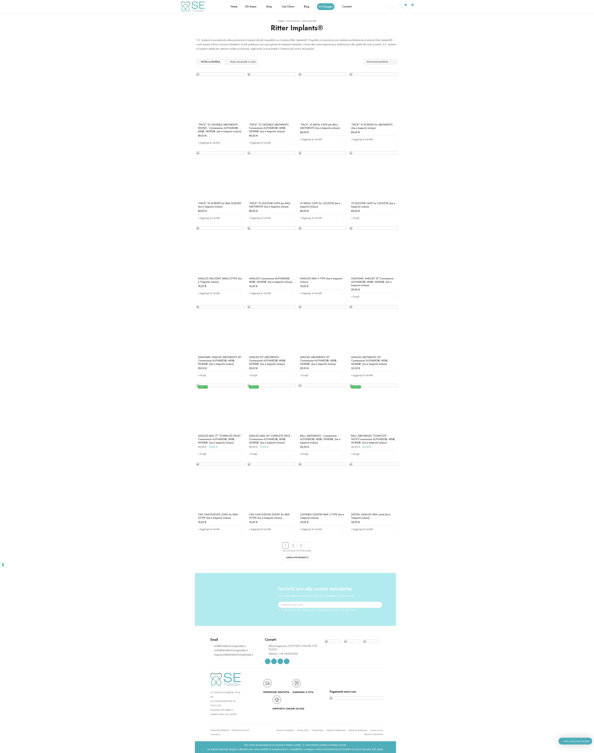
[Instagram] (274, 661)
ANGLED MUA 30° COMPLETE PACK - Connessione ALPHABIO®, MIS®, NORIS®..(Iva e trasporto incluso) (270, 439)
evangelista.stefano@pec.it (221, 709)
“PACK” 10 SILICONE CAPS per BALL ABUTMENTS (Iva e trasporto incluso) (270, 205)
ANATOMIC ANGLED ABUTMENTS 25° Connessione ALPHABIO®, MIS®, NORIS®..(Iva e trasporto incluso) (219, 360)
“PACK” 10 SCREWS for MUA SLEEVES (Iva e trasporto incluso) (219, 205)
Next (309, 545)
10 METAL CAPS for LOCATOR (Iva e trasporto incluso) (320, 205)
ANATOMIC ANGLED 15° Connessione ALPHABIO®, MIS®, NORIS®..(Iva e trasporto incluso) (372, 282)
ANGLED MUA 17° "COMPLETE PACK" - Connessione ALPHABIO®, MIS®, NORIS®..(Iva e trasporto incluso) (220, 439)
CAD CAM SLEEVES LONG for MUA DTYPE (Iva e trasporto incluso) (218, 516)
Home (281, 20)
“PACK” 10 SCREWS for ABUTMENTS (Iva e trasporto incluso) (372, 126)
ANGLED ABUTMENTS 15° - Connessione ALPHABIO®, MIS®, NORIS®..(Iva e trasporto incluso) (318, 360)
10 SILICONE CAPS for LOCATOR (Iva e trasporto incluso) (373, 205)
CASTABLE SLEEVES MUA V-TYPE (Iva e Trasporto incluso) (322, 516)
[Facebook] (267, 661)
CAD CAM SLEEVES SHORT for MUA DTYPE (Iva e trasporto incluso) (269, 516)
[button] (209, 142)
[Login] (396, 6)
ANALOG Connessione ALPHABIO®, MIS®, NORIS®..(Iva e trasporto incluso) (270, 280)
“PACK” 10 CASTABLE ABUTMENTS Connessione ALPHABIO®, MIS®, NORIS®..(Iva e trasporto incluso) (269, 128)
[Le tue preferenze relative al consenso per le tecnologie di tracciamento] (3, 565)
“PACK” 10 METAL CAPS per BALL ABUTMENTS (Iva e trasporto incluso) (320, 126)
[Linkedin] (280, 661)
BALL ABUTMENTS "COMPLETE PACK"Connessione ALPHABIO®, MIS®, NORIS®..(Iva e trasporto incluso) (373, 439)
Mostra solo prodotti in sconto (243, 61)
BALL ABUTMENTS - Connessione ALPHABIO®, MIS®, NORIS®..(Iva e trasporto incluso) (320, 439)
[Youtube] (286, 661)
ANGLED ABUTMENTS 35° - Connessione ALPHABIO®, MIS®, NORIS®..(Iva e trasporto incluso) (369, 360)
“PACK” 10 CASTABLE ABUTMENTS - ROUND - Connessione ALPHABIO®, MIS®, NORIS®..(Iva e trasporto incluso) (219, 128)
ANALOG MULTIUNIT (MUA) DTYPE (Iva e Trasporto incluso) (220, 280)
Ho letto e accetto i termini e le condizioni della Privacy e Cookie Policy (319, 610)
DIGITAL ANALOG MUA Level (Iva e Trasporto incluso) (371, 516)
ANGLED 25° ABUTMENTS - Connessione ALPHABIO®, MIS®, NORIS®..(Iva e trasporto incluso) (267, 360)
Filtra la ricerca (210, 61)
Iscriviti (378, 610)
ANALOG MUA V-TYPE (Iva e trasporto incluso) (321, 280)
